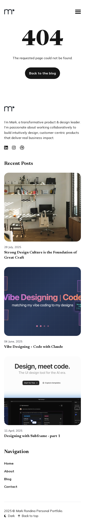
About (9, 471)
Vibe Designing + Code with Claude (33, 347)
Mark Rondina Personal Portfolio (39, 511)
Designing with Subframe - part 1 (32, 436)
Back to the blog (42, 73)
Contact (10, 487)
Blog (7, 479)
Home (9, 463)
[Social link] (6, 148)
